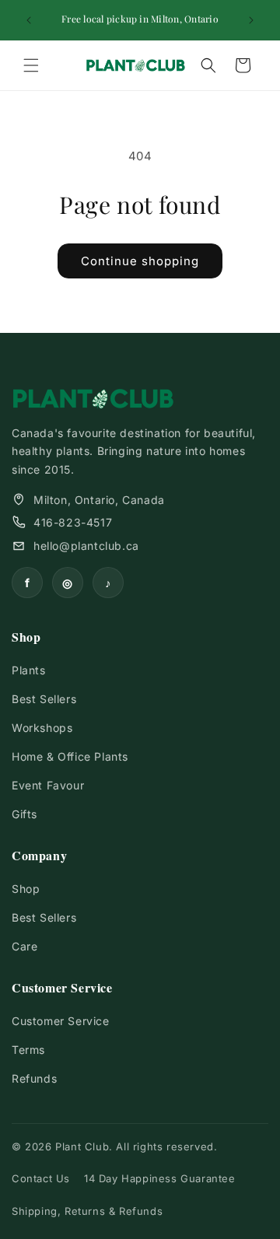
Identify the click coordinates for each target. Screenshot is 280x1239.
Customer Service (61, 1020)
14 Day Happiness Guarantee (160, 1178)
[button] (31, 65)
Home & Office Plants (70, 756)
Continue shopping (140, 261)
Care (24, 946)
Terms (28, 1049)
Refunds (34, 1078)
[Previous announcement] (29, 20)
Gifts (24, 814)
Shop (26, 888)
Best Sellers (44, 698)
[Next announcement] (251, 20)
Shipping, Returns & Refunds (87, 1211)
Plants (29, 670)
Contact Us (41, 1178)
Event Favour (48, 785)
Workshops (42, 727)
